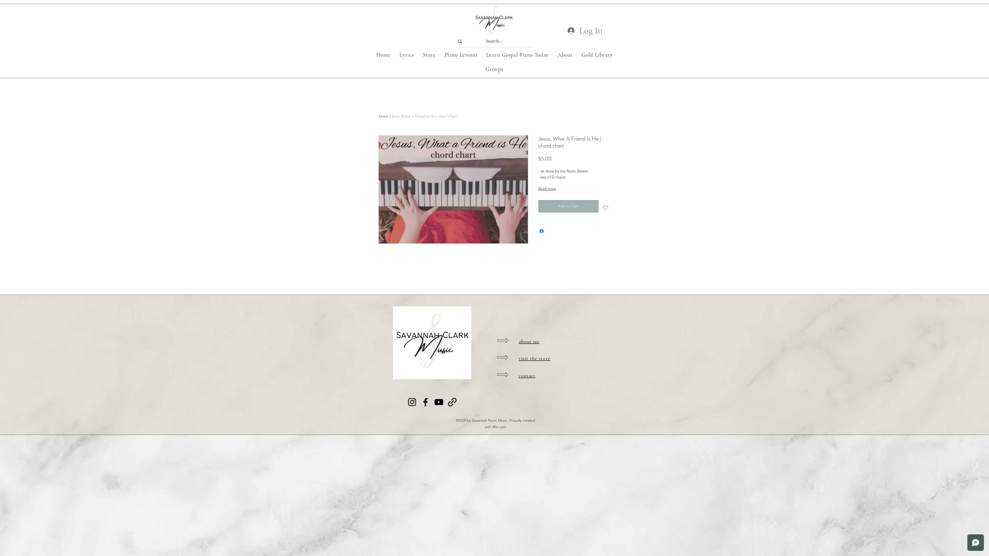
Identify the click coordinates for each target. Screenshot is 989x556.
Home (383, 116)
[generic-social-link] (452, 402)
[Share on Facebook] (542, 231)
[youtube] (438, 402)
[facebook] (425, 402)
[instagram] (412, 402)
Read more (547, 188)
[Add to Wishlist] (606, 208)
